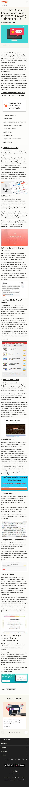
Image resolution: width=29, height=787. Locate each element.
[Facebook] (5, 759)
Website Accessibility (9, 780)
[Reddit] (22, 759)
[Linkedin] (19, 759)
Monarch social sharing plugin (13, 217)
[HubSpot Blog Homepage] (4, 2)
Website (5, 5)
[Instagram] (8, 759)
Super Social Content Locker (14, 540)
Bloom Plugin (8, 196)
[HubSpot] (14, 771)
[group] (14, 716)
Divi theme (20, 216)
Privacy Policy (15, 777)
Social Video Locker (11, 380)
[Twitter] (15, 759)
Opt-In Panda (8, 574)
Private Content (9, 493)
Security (23, 777)
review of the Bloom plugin (8, 207)
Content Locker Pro (10, 148)
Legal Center (7, 777)
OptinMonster (8, 439)
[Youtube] (12, 759)
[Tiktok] (26, 759)
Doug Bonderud (11, 22)
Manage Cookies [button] (21, 780)
